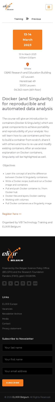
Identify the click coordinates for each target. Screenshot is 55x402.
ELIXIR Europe (9, 304)
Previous (36, 19)
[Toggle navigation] (49, 7)
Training (18, 19)
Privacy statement (11, 328)
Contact (6, 323)
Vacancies (7, 309)
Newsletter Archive (12, 313)
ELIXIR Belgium (20, 397)
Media (5, 318)
